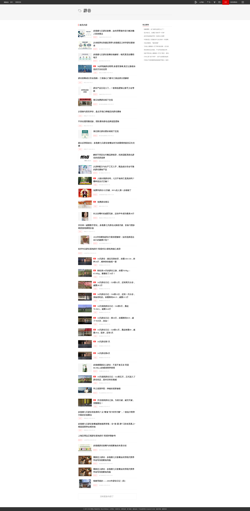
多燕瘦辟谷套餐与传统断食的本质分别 (109, 445)
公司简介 (112, 509)
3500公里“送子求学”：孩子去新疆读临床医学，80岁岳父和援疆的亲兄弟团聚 (158, 56)
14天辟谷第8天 (103, 353)
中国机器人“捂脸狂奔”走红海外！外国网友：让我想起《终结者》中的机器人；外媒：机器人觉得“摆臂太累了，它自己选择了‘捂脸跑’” (158, 39)
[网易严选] (208, 2)
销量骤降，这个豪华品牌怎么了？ (154, 29)
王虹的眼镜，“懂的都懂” (151, 43)
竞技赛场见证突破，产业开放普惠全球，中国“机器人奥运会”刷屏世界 (158, 50)
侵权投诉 (164, 509)
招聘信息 (123, 509)
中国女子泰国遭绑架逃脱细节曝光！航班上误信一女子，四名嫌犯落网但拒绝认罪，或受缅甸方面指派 (158, 60)
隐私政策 (135, 509)
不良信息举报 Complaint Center (146, 509)
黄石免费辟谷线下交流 (103, 100)
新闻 (80, 82)
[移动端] (196, 2)
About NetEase (105, 509)
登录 (226, 2)
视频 (95, 72)
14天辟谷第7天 (103, 342)
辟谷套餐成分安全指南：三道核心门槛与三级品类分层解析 (103, 78)
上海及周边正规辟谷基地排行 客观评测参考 (97, 436)
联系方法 (117, 509)
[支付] (214, 2)
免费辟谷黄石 (103, 202)
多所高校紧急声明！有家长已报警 (154, 36)
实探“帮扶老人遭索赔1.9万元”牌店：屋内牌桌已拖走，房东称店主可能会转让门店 (158, 53)
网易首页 (6, 2)
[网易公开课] (202, 2)
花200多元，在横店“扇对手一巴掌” (154, 32)
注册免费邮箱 (233, 2)
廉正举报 (158, 509)
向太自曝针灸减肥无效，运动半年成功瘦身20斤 (113, 213)
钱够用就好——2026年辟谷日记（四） (109, 481)
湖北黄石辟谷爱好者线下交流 (106, 131)
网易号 (95, 37)
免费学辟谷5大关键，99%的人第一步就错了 (112, 190)
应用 (11, 2)
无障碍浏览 (18, 2)
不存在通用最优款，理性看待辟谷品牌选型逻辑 (98, 121)
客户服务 (129, 509)
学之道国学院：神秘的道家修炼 (107, 388)
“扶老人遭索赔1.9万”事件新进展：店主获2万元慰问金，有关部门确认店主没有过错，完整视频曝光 (158, 46)
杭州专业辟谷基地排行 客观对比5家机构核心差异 (99, 249)
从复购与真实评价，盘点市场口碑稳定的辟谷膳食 (99, 111)
